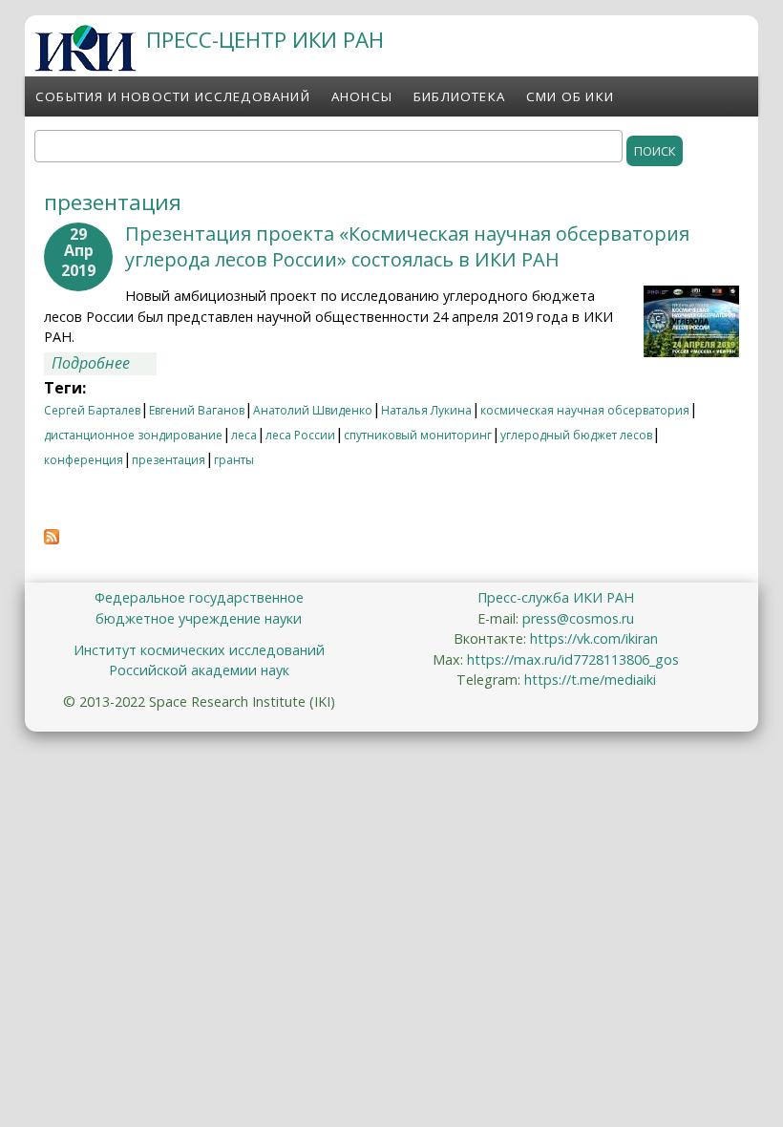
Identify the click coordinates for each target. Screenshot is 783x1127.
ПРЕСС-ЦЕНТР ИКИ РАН (265, 39)
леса (244, 435)
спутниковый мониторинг (418, 435)
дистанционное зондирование (133, 435)
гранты (234, 460)
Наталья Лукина (426, 410)
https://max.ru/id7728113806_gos (573, 659)
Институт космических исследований (199, 650)
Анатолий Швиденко (312, 410)
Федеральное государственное (199, 597)
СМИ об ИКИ (570, 96)
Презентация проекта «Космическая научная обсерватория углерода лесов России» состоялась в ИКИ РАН (407, 246)
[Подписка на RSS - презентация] (51, 538)
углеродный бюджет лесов (576, 435)
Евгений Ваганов (196, 410)
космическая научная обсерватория (584, 410)
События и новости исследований (172, 96)
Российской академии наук (199, 670)
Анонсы (361, 96)
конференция (83, 460)
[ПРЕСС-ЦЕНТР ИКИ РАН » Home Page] (85, 65)
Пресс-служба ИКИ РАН (555, 597)
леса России (300, 435)
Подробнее (104, 363)
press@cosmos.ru (578, 618)
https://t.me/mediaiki (590, 679)
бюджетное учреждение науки (198, 618)
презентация (168, 460)
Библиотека (459, 96)
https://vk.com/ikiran (594, 638)
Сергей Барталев (92, 410)
